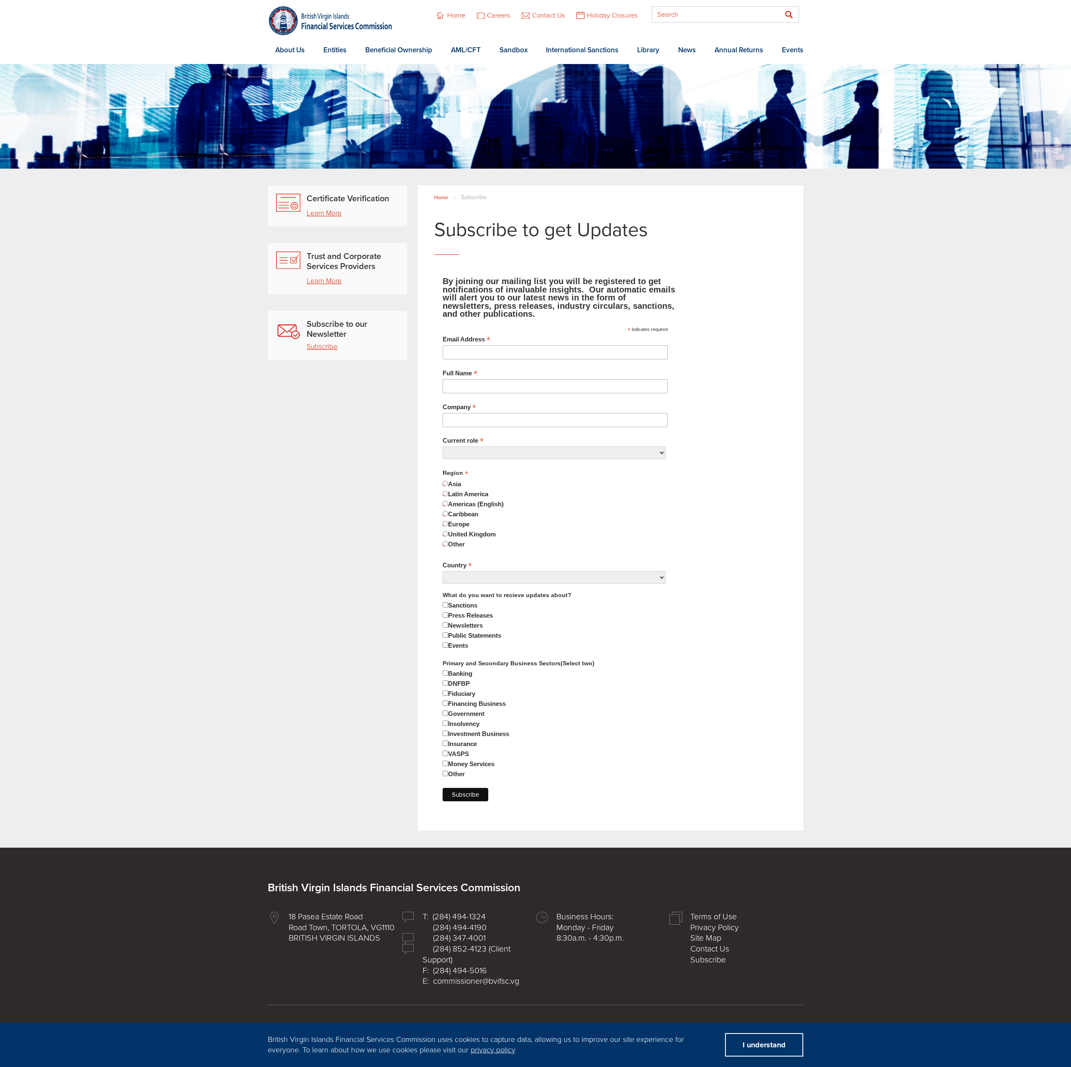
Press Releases (470, 615)
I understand (764, 1044)
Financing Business (477, 703)
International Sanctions (582, 50)
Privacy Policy (714, 928)
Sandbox (514, 50)
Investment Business (478, 733)
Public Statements (474, 635)
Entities (334, 50)
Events (792, 50)
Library (648, 50)
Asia (454, 483)
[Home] (330, 20)
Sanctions (462, 605)
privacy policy (493, 1049)
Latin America (468, 494)
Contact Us (548, 15)
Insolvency (463, 723)
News (687, 50)
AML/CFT (466, 50)
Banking (460, 673)
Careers (498, 15)
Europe (458, 524)
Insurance (462, 743)
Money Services (471, 763)
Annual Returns (739, 50)
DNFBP (459, 683)
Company (459, 407)
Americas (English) (476, 504)
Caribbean (463, 514)
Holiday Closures (612, 15)
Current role (463, 440)
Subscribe (322, 346)
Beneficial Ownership (398, 50)
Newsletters (465, 625)
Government (466, 713)
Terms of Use (713, 917)
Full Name (460, 373)
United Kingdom (472, 534)
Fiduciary (461, 693)
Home (456, 15)
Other (456, 544)
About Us (290, 50)
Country (457, 565)
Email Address (466, 339)
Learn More (324, 213)
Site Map (705, 938)
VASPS (458, 753)
